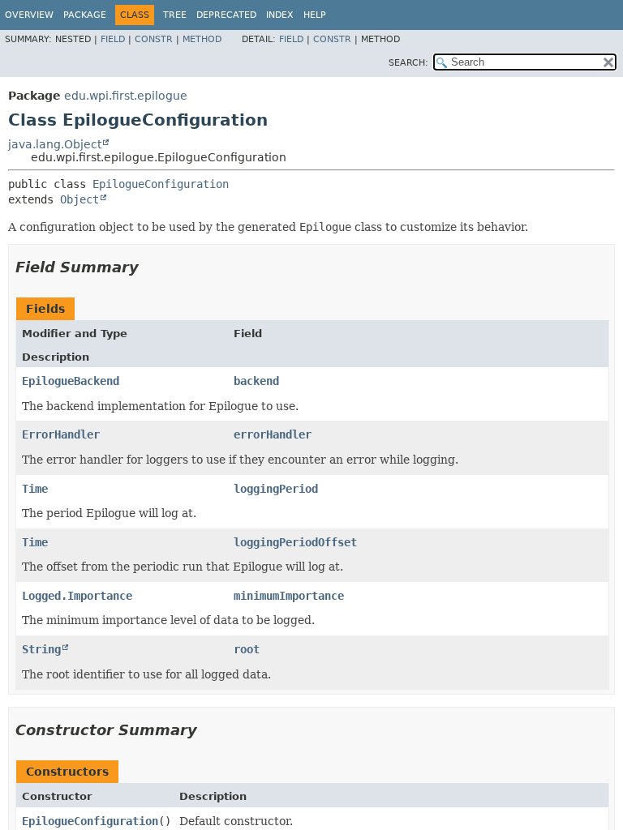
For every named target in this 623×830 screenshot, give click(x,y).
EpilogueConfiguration (160, 184)
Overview (29, 15)
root (247, 649)
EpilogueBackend (70, 380)
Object (79, 199)
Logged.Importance (77, 595)
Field (113, 39)
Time (35, 488)
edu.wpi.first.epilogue (125, 95)
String (41, 649)
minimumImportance (289, 595)
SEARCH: (408, 63)
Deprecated (226, 15)
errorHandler (273, 434)
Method (202, 39)
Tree (175, 15)
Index (280, 15)
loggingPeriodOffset (295, 542)
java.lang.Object (54, 144)
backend (256, 380)
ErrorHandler (61, 434)
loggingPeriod (276, 488)
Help (314, 15)
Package (84, 15)
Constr (154, 39)
